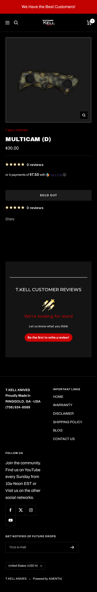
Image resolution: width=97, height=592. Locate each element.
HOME (58, 396)
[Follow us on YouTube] (10, 520)
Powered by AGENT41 (47, 578)
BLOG (57, 430)
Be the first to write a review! (48, 337)
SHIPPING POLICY (67, 422)
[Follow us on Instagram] (31, 510)
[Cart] (89, 22)
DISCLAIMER (63, 413)
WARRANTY (62, 405)
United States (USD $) (23, 565)
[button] (48, 175)
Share (9, 219)
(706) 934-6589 (17, 407)
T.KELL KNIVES (16, 130)
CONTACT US (64, 439)
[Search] (16, 23)
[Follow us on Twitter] (21, 510)
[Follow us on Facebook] (10, 510)
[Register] (72, 547)
